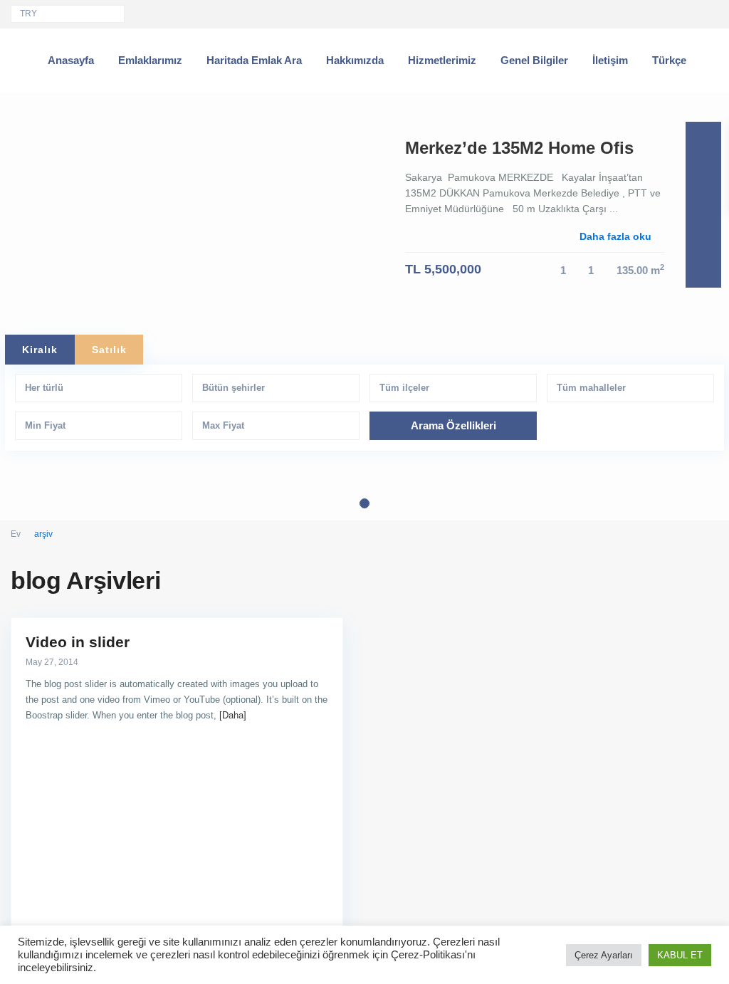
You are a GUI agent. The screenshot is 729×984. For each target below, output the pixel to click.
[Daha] (232, 715)
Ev (16, 534)
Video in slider (78, 642)
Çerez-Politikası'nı (433, 955)
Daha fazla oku (615, 236)
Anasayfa (71, 60)
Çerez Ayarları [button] (604, 955)
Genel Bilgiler (534, 60)
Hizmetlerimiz (442, 60)
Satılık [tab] (109, 349)
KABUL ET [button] (680, 955)
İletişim (610, 60)
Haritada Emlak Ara (254, 60)
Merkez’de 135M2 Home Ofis (519, 147)
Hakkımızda (355, 60)
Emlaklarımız (150, 60)
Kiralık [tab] (40, 349)
